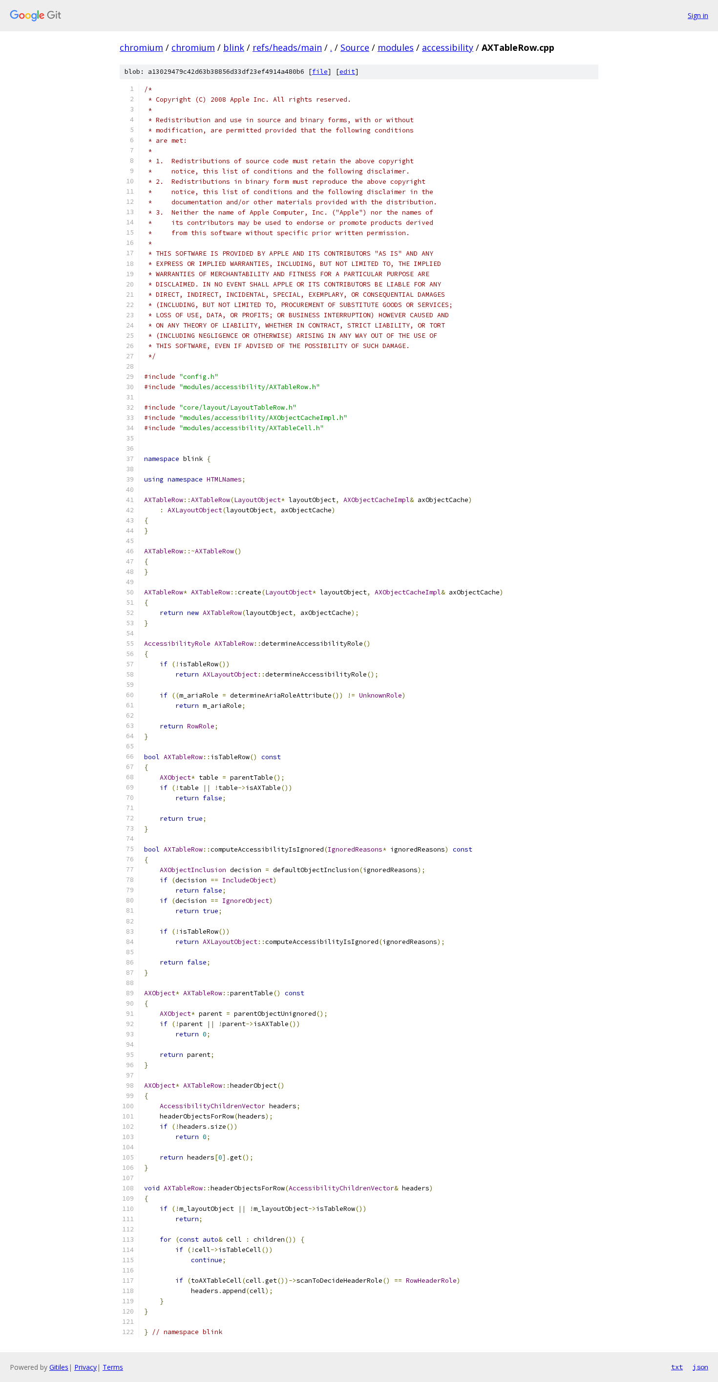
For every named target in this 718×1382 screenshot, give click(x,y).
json (700, 1366)
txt (677, 1366)
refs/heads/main (287, 47)
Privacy (85, 1367)
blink (233, 47)
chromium (141, 47)
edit (347, 71)
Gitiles (58, 1367)
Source (354, 47)
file (320, 71)
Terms (113, 1367)
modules (396, 47)
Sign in (698, 15)
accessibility (447, 47)
